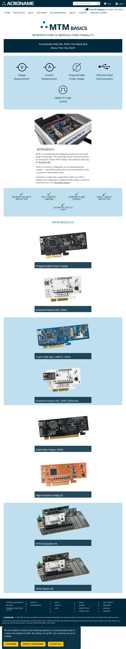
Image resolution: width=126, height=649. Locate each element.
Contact (83, 13)
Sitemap (82, 605)
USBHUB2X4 (107, 605)
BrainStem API (45, 162)
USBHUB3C (106, 611)
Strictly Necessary (33, 644)
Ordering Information (14, 602)
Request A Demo (99, 13)
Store (7, 13)
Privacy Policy (84, 608)
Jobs (56, 608)
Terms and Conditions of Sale (14, 609)
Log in (121, 4)
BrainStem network (62, 183)
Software (41, 13)
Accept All (56, 644)
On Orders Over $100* (106, 9)
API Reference (35, 605)
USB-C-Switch (108, 602)
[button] (107, 4)
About (72, 13)
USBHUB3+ (106, 608)
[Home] (18, 3)
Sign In (81, 602)
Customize (10, 644)
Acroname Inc (28, 617)
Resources (19, 13)
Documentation (58, 13)
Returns (9, 605)
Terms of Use (84, 611)
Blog (30, 13)
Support (33, 602)
